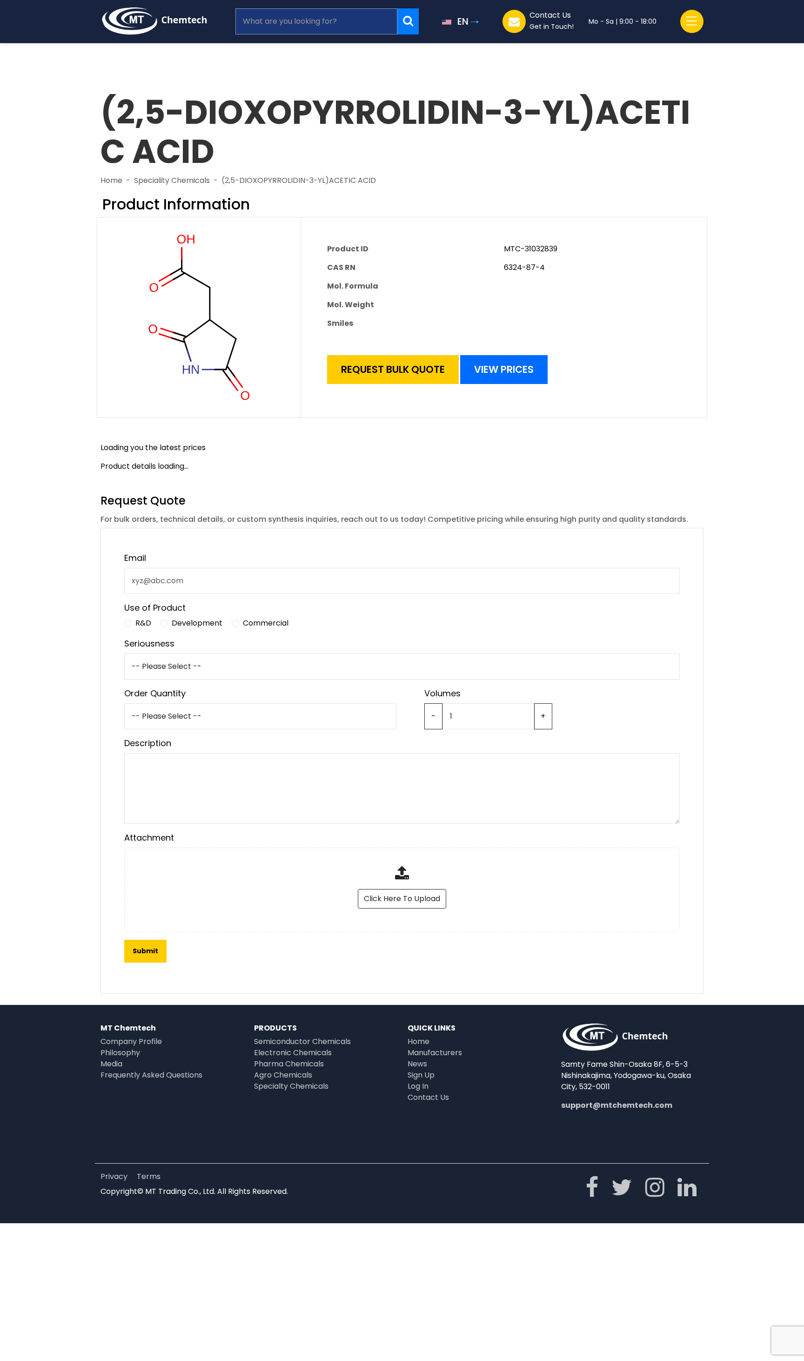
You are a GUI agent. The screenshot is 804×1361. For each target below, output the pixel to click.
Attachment (149, 837)
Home (111, 180)
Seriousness (149, 643)
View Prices (504, 369)
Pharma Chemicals (289, 1063)
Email (135, 558)
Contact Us (428, 1097)
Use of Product (155, 607)
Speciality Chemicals (172, 180)
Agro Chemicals (283, 1075)
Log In (418, 1086)
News (417, 1063)
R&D (143, 623)
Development (197, 623)
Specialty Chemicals (291, 1086)
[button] (460, 21)
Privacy (113, 1176)
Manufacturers (435, 1052)
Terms (149, 1176)
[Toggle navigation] (692, 21)
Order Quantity (155, 693)
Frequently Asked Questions (151, 1075)
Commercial (265, 623)
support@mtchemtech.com (616, 1105)
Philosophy (120, 1052)
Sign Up (421, 1075)
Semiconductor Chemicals (302, 1041)
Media (111, 1063)
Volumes (442, 693)
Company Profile (131, 1041)
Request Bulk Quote (393, 369)
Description (147, 743)
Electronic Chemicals (293, 1052)
